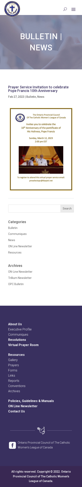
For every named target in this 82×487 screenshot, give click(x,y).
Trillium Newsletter (20, 277)
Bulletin (39, 36)
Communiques (17, 234)
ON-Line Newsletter (20, 271)
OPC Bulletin (16, 284)
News (41, 47)
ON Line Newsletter (20, 246)
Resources (14, 252)
